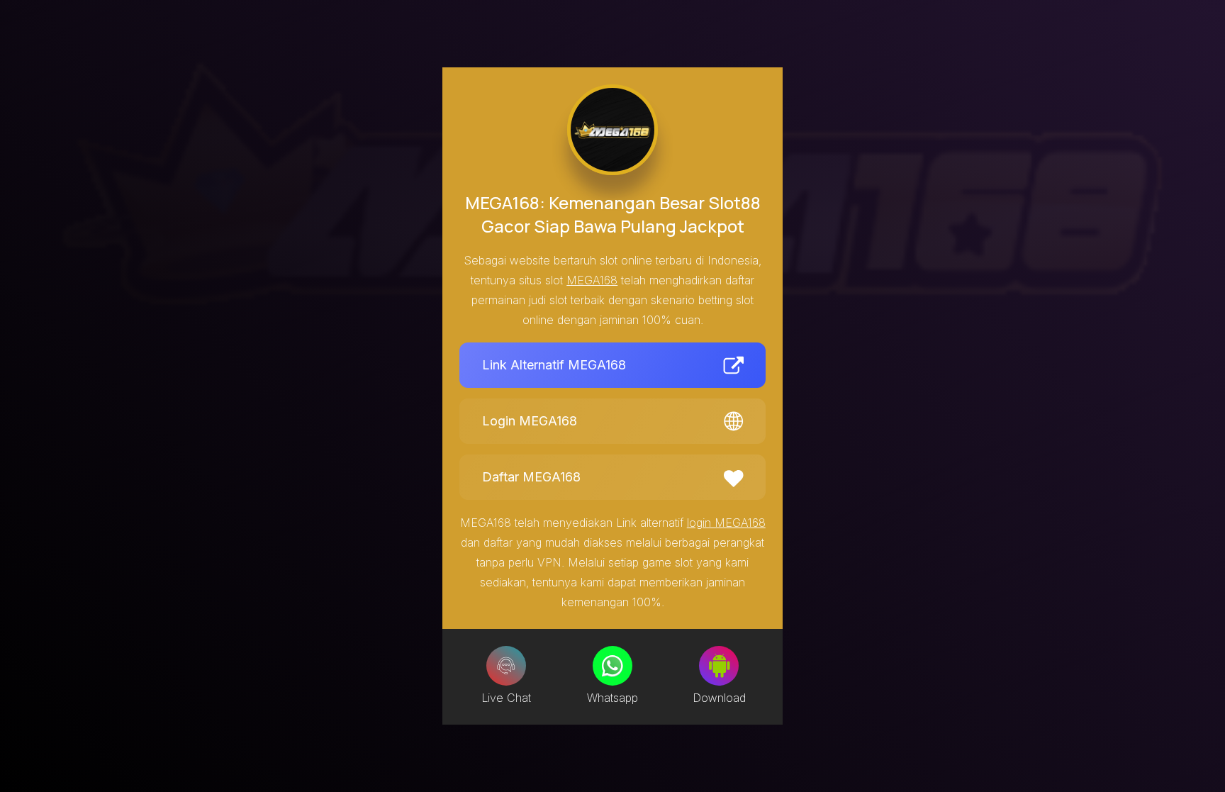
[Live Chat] (506, 666)
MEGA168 (591, 280)
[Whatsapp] (612, 666)
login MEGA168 (726, 522)
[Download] (719, 666)
